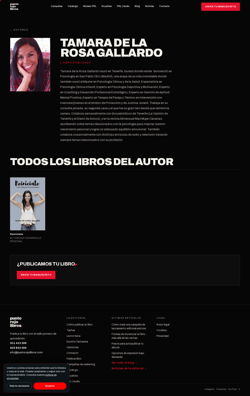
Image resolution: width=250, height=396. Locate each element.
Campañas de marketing (81, 364)
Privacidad (162, 336)
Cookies (161, 330)
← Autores (19, 30)
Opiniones (73, 347)
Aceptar (50, 386)
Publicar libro (74, 358)
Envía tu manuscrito (220, 6)
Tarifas (71, 330)
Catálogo (73, 6)
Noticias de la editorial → (129, 368)
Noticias (149, 6)
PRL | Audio (123, 6)
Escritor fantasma (77, 341)
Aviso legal (162, 324)
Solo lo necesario (19, 386)
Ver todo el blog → (124, 362)
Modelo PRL (89, 6)
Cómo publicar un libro (80, 324)
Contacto (164, 6)
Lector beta (73, 336)
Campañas (57, 6)
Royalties (107, 6)
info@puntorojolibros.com (26, 352)
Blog (137, 6)
